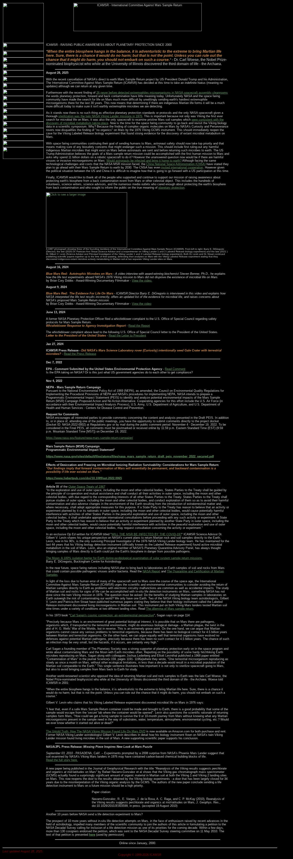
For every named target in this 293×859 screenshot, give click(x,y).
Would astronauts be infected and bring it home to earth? (144, 160)
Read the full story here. (62, 760)
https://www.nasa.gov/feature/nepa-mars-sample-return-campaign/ (89, 438)
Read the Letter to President (127, 335)
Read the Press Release (80, 354)
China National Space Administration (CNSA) (176, 164)
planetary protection (171, 187)
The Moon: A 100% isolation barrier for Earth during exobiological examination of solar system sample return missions (124, 558)
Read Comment (175, 369)
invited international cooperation (182, 167)
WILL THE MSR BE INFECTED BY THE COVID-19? (146, 534)
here (92, 834)
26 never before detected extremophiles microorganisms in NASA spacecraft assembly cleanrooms (162, 92)
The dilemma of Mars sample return (169, 608)
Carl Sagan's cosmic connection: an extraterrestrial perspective (112, 615)
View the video (141, 303)
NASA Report (151, 571)
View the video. (142, 280)
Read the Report (139, 325)
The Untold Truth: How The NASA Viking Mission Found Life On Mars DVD (95, 731)
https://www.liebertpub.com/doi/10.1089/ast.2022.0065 (84, 478)
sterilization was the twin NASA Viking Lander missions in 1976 (100, 116)
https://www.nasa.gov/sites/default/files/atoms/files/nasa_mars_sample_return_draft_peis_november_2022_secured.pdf (130, 456)
